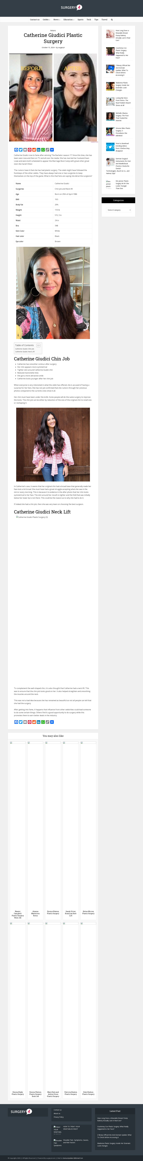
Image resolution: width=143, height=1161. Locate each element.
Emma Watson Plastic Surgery (53, 912)
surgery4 (61, 48)
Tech (89, 19)
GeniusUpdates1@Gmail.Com (73, 1158)
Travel (104, 19)
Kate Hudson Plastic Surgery (88, 1093)
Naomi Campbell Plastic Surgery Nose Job (18, 914)
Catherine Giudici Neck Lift (25, 352)
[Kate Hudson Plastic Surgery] (88, 1006)
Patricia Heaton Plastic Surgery (70, 1093)
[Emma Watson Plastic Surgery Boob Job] (35, 1006)
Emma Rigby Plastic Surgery (18, 1093)
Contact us (34, 19)
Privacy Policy (59, 1117)
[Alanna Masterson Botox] (35, 825)
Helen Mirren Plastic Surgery (88, 912)
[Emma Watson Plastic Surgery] (53, 825)
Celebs (45, 19)
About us (57, 1113)
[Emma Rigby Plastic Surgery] (17, 1006)
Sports (80, 19)
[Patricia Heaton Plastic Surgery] (70, 1006)
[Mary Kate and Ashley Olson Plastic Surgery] (53, 1006)
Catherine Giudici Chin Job (24, 349)
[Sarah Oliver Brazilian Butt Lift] (70, 825)
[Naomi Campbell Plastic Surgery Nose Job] (17, 825)
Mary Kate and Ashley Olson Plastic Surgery (53, 1094)
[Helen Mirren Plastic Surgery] (88, 825)
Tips (96, 19)
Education (68, 19)
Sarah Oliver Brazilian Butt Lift (70, 913)
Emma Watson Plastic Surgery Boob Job (35, 1094)
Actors (53, 30)
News (56, 19)
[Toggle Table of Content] (37, 345)
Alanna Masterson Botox (35, 913)
